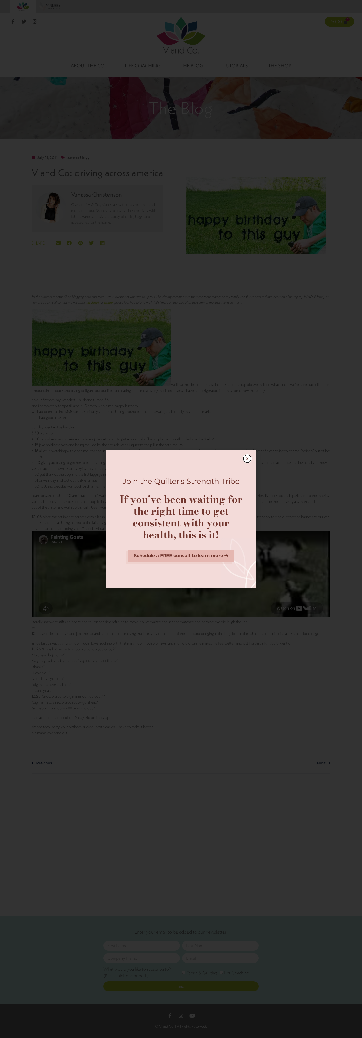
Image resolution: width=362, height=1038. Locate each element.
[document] (181, 519)
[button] (247, 458)
